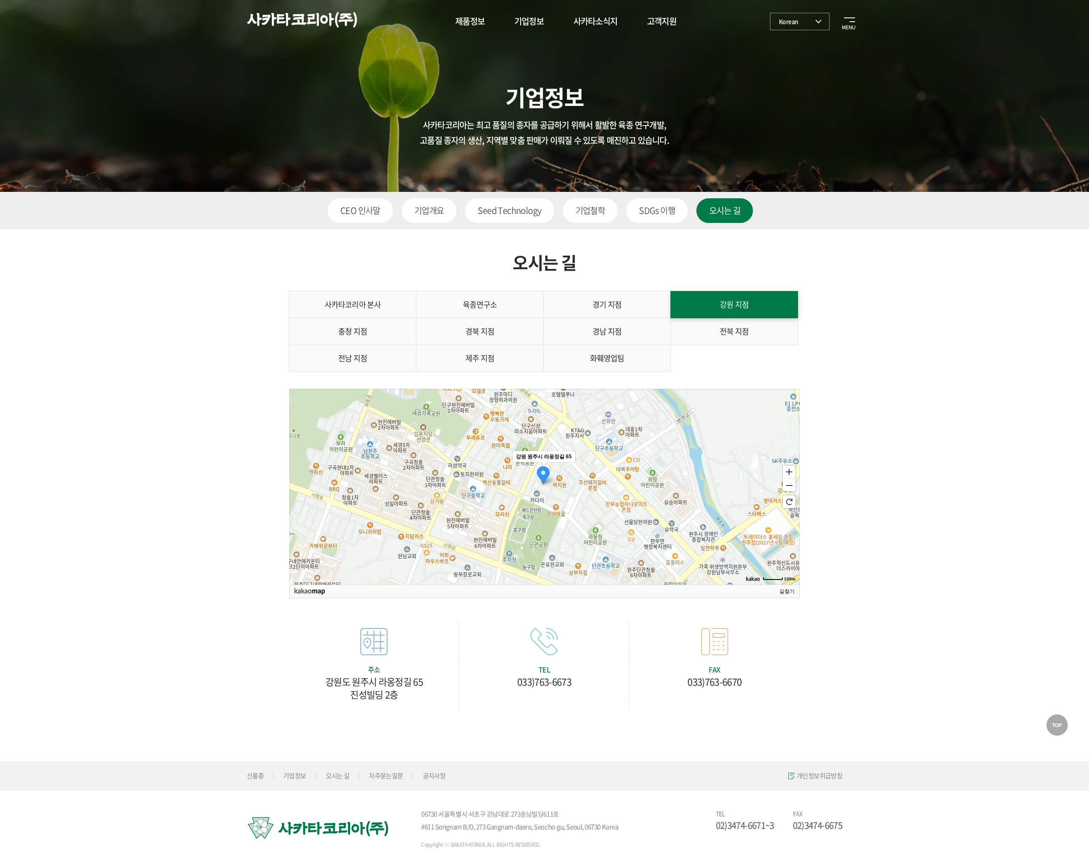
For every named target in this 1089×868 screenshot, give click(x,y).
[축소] (789, 485)
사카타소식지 (595, 21)
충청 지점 (352, 331)
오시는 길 (724, 210)
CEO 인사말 (360, 210)
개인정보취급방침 (819, 775)
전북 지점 (734, 331)
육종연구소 (480, 304)
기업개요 (429, 210)
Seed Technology (509, 210)
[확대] (789, 471)
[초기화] (789, 501)
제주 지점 (479, 358)
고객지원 (661, 21)
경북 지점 (479, 331)
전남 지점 (352, 358)
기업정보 (529, 21)
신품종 (255, 775)
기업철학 (590, 210)
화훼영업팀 (607, 358)
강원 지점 (734, 304)
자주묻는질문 (386, 775)
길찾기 (787, 591)
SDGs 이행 (657, 210)
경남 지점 (607, 331)
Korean (788, 21)
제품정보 (470, 21)
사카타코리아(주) (302, 20)
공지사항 (434, 775)
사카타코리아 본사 (353, 304)
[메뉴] (846, 21)
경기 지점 (607, 304)
